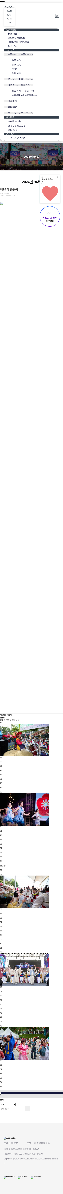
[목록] (1, 199)
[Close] (57, 16)
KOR (9, 11)
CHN (9, 19)
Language (8, 6)
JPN (9, 23)
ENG (9, 15)
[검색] (27, 1108)
